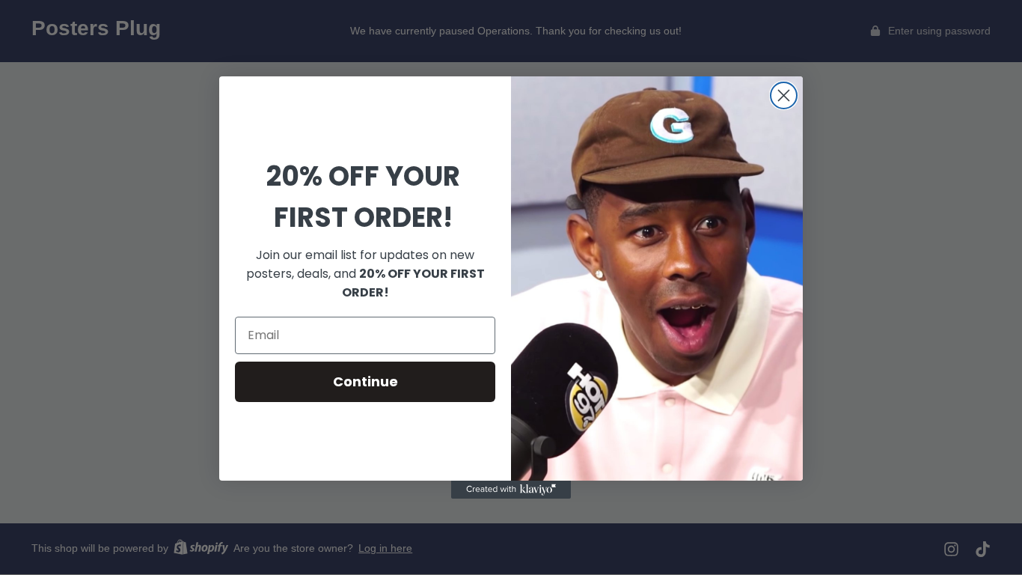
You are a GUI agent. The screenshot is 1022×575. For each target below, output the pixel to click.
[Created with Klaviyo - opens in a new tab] (511, 490)
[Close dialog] (784, 95)
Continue (365, 381)
